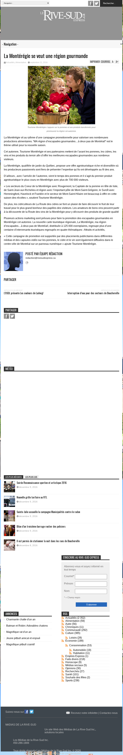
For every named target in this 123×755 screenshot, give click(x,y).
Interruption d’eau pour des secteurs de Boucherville (93, 293)
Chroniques (72, 627)
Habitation (79, 653)
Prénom (68, 583)
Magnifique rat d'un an (18, 632)
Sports (69, 680)
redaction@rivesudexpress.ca (40, 258)
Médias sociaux (74, 665)
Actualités (10, 62)
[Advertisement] (61, 32)
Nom (67, 591)
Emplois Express (75, 656)
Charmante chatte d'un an (20, 619)
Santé (68, 674)
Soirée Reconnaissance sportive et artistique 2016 (42, 483)
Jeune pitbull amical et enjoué (23, 638)
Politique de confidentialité (66, 753)
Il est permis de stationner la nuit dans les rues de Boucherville (48, 541)
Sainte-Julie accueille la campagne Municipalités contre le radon (48, 512)
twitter (96, 3)
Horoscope (71, 662)
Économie (71, 640)
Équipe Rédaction (51, 253)
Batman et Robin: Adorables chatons (27, 625)
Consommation (77, 645)
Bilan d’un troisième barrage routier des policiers (41, 526)
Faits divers (71, 659)
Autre (68, 624)
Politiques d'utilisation (36, 753)
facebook (90, 3)
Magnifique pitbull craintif (20, 644)
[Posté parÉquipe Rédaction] (14, 270)
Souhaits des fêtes (75, 677)
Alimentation (20, 62)
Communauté (73, 630)
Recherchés (72, 671)
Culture (69, 633)
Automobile (79, 650)
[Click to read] (9, 486)
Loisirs (73, 637)
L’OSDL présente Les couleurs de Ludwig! (23, 293)
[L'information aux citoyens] (63, 19)
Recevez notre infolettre (84, 713)
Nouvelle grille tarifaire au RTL (32, 497)
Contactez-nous (109, 713)
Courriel (69, 576)
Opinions (70, 668)
